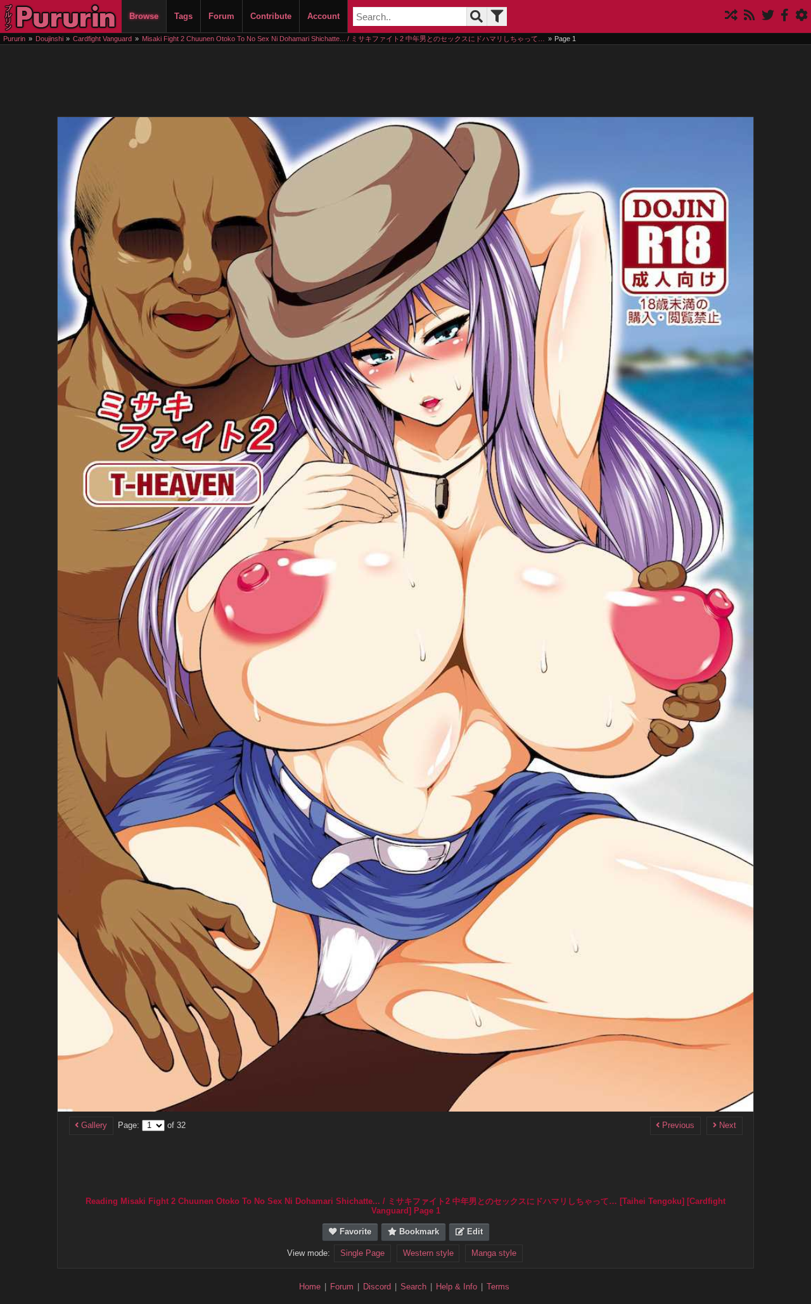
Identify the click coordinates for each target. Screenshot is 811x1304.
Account (323, 16)
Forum (221, 16)
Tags (183, 16)
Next (726, 1125)
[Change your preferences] (801, 16)
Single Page (362, 1253)
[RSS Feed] (749, 16)
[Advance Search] (497, 16)
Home (310, 1286)
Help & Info (456, 1286)
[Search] (476, 16)
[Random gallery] (731, 16)
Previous (677, 1125)
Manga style (493, 1253)
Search (413, 1286)
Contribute (270, 16)
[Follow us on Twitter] (768, 16)
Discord (377, 1286)
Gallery (93, 1125)
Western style (428, 1253)
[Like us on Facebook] (785, 16)
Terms (498, 1286)
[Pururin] (60, 16)
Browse (143, 16)
